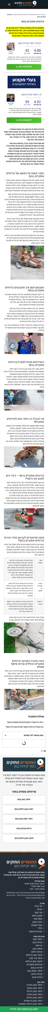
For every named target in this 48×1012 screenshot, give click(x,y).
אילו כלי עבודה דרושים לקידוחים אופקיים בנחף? (25, 722)
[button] (9, 4)
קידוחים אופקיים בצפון (20, 14)
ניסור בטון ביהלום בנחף (24, 809)
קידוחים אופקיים (34, 14)
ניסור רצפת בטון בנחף (24, 818)
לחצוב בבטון (29, 197)
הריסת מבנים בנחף (24, 828)
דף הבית (43, 14)
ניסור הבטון (35, 425)
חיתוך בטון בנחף (24, 799)
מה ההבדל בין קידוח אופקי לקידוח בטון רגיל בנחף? (24, 727)
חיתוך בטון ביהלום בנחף (24, 838)
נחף (42, 751)
